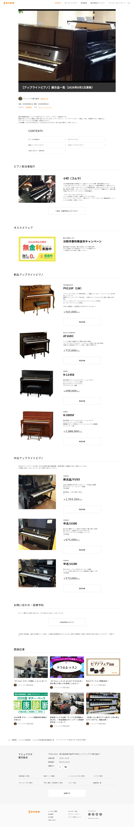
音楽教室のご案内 (24, 776)
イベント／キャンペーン (116, 3)
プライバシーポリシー (74, 814)
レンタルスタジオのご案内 (76, 776)
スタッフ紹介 (72, 783)
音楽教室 (84, 3)
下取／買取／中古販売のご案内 (53, 783)
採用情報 (50, 814)
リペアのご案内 (98, 776)
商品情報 (29, 107)
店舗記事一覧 (44, 99)
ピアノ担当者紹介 (34, 139)
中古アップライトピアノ (76, 145)
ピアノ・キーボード (45, 107)
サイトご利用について (74, 817)
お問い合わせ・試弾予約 (36, 151)
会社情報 (50, 817)
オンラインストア (71, 3)
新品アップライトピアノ (36, 145)
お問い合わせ (52, 820)
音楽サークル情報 (49, 776)
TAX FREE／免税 (72, 811)
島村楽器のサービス (98, 3)
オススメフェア (73, 139)
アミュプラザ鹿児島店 (24, 740)
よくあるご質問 (52, 811)
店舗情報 (58, 3)
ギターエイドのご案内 (25, 783)
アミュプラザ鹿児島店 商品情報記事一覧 (43, 740)
